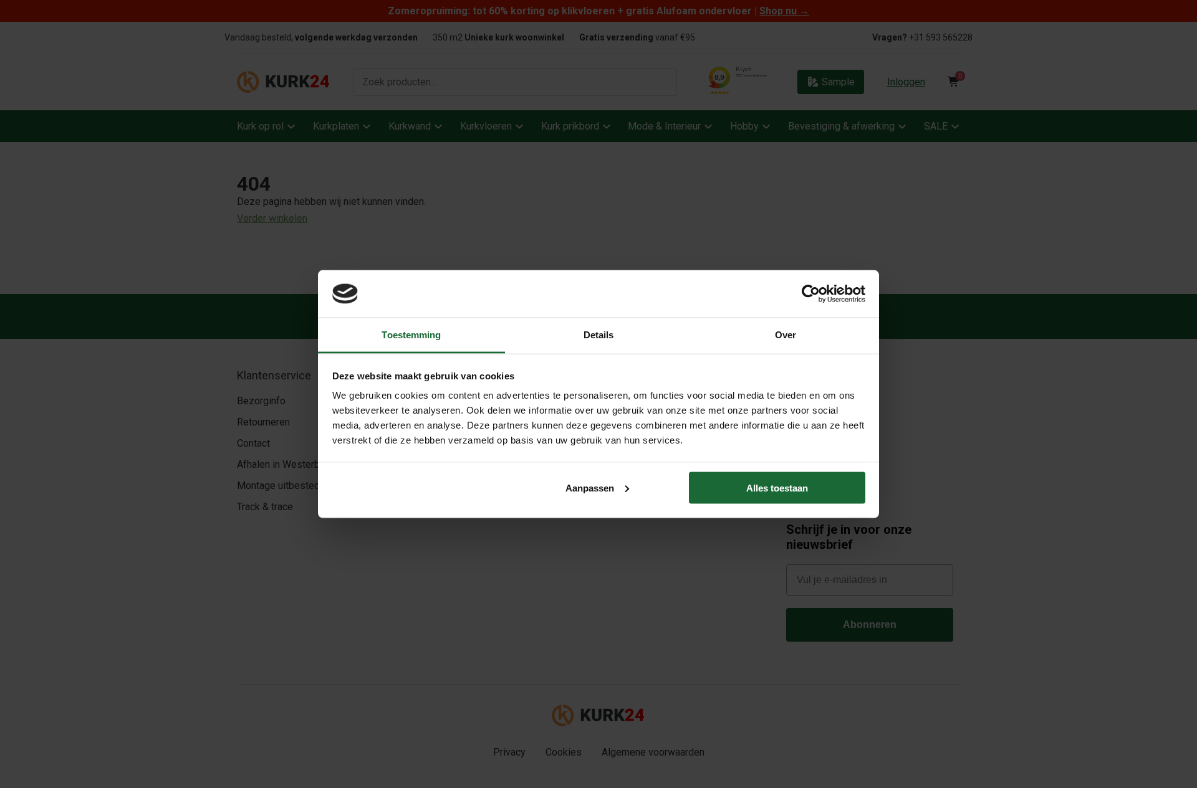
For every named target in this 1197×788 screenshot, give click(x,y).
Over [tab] (785, 335)
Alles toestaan (777, 487)
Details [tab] (599, 335)
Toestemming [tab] (411, 335)
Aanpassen (589, 487)
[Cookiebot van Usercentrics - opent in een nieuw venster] (810, 293)
